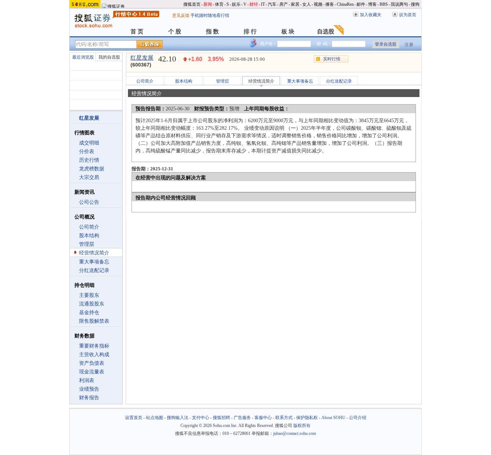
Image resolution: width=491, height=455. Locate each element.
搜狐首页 (192, 4)
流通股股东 (91, 304)
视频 (318, 4)
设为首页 (407, 14)
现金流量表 (91, 371)
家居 (295, 4)
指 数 (212, 31)
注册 (409, 44)
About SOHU (333, 417)
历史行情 (89, 160)
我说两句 (399, 4)
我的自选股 (109, 57)
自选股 (325, 31)
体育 (219, 4)
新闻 (207, 4)
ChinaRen (345, 4)
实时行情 (331, 58)
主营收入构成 (94, 354)
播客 (329, 4)
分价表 (86, 151)
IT (263, 4)
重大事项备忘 (94, 262)
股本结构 (89, 235)
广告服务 (242, 417)
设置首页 (133, 417)
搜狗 (415, 4)
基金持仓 (89, 312)
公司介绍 (357, 417)
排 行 (250, 31)
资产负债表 (91, 363)
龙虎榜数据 (91, 168)
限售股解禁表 (94, 321)
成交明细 (89, 143)
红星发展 (141, 58)
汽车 (272, 4)
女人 (306, 4)
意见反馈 (180, 15)
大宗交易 (89, 177)
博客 (372, 4)
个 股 (174, 31)
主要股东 (89, 295)
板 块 (287, 31)
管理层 (86, 244)
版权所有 (302, 425)
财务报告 (89, 397)
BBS (384, 4)
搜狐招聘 (221, 417)
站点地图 (154, 417)
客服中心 (263, 417)
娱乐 (236, 4)
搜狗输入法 (177, 417)
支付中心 (200, 417)
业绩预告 (89, 389)
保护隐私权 (307, 417)
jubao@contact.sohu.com (294, 433)
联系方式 (284, 417)
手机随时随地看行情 (210, 15)
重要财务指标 (94, 346)
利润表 (86, 380)
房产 (283, 4)
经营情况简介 (94, 253)
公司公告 (89, 202)
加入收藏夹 (370, 14)
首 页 (136, 31)
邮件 (361, 4)
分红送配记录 (94, 270)
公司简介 (89, 227)
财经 (253, 4)
